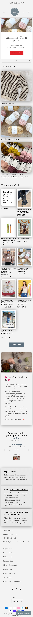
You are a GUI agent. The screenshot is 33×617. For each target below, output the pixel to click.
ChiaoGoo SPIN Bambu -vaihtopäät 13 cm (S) (8, 239)
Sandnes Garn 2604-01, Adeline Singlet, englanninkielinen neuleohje (24, 302)
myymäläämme (16, 495)
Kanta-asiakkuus (9, 553)
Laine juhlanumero (23, 238)
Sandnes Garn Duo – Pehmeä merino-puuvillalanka (23, 270)
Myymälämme (8, 549)
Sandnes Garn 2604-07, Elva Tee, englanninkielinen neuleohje (8, 333)
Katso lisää (16, 53)
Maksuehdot (7, 557)
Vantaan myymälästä (19, 490)
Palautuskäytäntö (9, 573)
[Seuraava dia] (20, 60)
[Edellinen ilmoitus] (3, 3)
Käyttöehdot (7, 569)
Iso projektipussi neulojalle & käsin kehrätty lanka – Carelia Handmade (7, 302)
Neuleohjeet (6, 103)
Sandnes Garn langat (10, 139)
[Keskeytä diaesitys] (30, 60)
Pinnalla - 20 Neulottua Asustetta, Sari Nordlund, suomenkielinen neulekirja (8, 271)
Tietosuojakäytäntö (10, 565)
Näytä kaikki (16, 345)
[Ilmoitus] (30, 3)
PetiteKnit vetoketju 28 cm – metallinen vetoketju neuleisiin (24, 211)
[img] (16, 438)
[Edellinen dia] (12, 60)
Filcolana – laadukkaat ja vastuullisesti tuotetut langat (13, 176)
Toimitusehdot (8, 561)
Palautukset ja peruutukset (12, 581)
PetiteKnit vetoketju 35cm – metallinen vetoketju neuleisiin (8, 197)
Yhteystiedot (7, 577)
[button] (4, 12)
